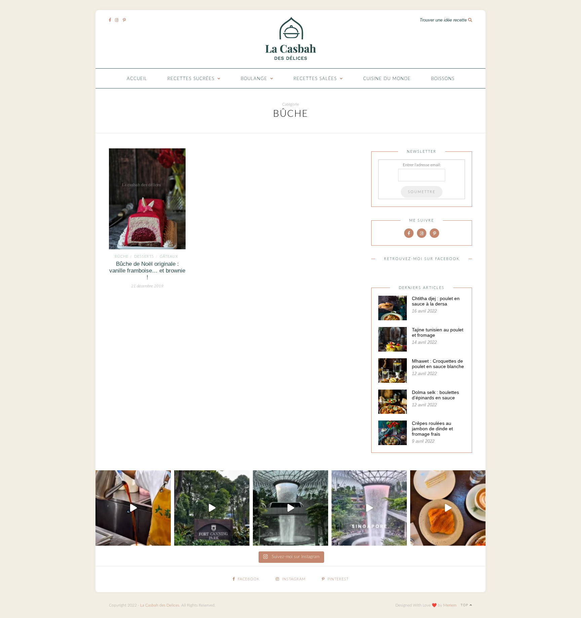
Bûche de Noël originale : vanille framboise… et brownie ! (147, 271)
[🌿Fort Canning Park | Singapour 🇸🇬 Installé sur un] (211, 508)
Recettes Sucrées (191, 79)
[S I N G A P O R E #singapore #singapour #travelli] (369, 508)
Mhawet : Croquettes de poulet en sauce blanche (438, 363)
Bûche (121, 256)
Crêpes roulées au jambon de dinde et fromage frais (432, 429)
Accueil (137, 79)
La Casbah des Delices (159, 605)
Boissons (443, 79)
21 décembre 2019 (147, 286)
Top (465, 605)
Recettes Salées (315, 79)
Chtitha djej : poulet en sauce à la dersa (436, 301)
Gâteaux (169, 256)
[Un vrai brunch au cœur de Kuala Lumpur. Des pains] (448, 508)
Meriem (450, 605)
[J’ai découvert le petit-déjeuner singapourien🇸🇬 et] (133, 508)
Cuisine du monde (387, 79)
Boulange (254, 79)
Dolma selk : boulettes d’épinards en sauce (435, 395)
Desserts (144, 256)
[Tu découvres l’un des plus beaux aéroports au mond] (290, 508)
